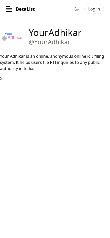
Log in (94, 9)
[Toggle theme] (76, 9)
